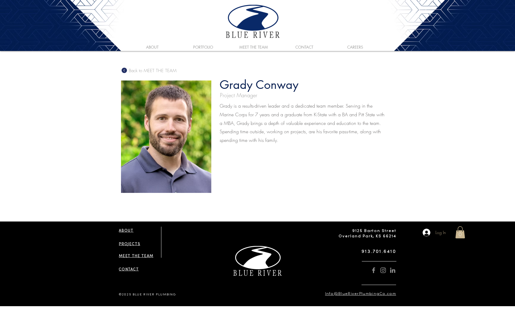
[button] (460, 232)
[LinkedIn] (392, 270)
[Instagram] (383, 270)
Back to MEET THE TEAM (152, 71)
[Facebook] (373, 270)
